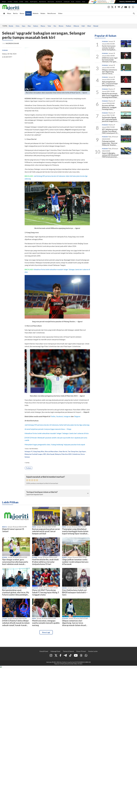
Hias (29, 26)
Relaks (43, 13)
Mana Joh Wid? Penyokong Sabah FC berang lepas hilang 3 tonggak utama (45, 592)
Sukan (28, 13)
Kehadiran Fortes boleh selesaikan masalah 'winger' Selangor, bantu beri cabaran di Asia (57, 433)
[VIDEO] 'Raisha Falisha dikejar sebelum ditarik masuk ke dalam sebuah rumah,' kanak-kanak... (16, 622)
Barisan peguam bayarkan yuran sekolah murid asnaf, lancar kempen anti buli (46, 531)
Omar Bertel (63, 451)
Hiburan (76, 26)
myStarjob (66, 1)
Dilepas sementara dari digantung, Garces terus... (109, 71)
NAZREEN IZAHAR (12, 43)
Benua (22, 13)
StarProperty (33, 1)
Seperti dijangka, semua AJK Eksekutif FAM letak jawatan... (110, 155)
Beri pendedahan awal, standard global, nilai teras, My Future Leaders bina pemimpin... (15, 592)
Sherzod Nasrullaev (51, 451)
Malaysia (58, 454)
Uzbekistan (76, 454)
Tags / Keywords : (31, 448)
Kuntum (78, 1)
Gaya (23, 26)
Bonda (11, 26)
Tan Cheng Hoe (73, 451)
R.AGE (21, 1)
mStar (26, 1)
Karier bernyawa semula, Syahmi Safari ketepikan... (109, 48)
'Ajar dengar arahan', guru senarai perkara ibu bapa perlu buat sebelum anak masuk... (15, 561)
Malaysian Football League (34, 454)
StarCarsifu (51, 1)
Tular (49, 26)
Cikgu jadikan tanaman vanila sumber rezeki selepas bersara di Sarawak (75, 561)
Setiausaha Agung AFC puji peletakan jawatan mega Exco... (110, 119)
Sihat (89, 26)
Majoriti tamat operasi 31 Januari (13, 530)
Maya (9, 13)
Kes (55, 26)
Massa (43, 26)
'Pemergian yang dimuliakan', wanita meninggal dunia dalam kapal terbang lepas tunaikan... (75, 531)
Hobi (83, 26)
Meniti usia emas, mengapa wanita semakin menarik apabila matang (46, 622)
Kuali (72, 1)
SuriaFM (84, 1)
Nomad (95, 26)
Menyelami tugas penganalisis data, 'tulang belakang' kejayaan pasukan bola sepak (55, 444)
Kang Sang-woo (38, 451)
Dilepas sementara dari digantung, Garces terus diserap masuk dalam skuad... (74, 622)
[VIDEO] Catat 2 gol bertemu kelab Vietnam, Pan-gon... (109, 60)
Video (60, 13)
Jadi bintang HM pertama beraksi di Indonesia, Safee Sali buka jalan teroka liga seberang (57, 425)
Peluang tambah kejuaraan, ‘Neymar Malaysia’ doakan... (110, 143)
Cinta (17, 26)
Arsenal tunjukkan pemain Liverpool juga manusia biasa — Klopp (48, 429)
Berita (15, 13)
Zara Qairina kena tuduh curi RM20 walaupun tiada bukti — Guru (75, 592)
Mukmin (35, 13)
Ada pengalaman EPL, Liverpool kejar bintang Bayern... (110, 83)
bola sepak (50, 454)
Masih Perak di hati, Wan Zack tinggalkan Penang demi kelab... (110, 95)
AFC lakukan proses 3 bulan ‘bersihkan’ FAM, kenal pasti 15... (110, 131)
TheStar (10, 1)
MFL (44, 454)
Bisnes (61, 26)
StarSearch (59, 1)
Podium (68, 26)
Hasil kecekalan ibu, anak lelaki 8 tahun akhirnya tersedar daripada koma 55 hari (45, 561)
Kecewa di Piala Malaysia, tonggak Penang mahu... (109, 107)
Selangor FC (29, 451)
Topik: (27, 463)
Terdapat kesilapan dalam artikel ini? (42, 492)
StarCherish (42, 1)
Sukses (35, 26)
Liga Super (82, 451)
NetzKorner (51, 13)
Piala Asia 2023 (66, 454)
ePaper (4, 1)
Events (16, 1)
